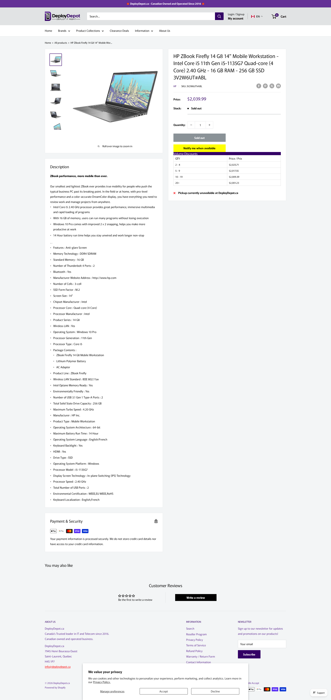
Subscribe (249, 654)
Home (48, 30)
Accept (163, 691)
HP (174, 86)
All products (60, 42)
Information (142, 30)
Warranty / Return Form (200, 656)
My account (235, 18)
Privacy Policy (194, 640)
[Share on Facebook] (258, 85)
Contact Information (198, 662)
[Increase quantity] (209, 125)
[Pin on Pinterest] (265, 85)
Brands (62, 30)
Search (190, 628)
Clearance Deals (119, 30)
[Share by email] (278, 85)
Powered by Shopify (55, 687)
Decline (215, 691)
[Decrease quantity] (191, 125)
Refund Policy (194, 651)
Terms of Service (196, 645)
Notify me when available (199, 148)
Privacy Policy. (102, 682)
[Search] (219, 16)
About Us (164, 30)
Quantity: (179, 125)
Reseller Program (196, 634)
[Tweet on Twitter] (271, 85)
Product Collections (88, 30)
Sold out (199, 138)
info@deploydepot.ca (58, 666)
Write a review (196, 597)
